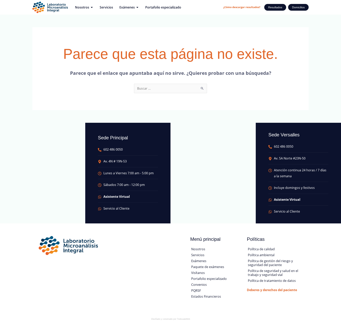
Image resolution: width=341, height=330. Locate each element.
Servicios (197, 255)
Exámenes (198, 261)
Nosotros (198, 249)
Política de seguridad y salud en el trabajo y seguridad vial (273, 273)
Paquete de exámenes (207, 267)
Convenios (199, 284)
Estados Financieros (206, 296)
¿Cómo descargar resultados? (241, 7)
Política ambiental (261, 255)
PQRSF (196, 290)
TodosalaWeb (183, 319)
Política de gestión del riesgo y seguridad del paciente (270, 263)
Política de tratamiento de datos (272, 280)
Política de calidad (261, 249)
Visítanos (198, 273)
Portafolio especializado (209, 279)
